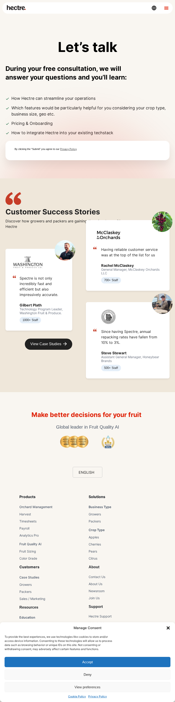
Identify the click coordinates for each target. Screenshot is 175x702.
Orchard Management (35, 507)
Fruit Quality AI (30, 544)
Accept (87, 662)
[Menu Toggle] (166, 8)
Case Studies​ (29, 577)
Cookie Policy (77, 696)
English (86, 472)
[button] (168, 628)
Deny (88, 674)
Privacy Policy (97, 696)
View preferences (87, 687)
